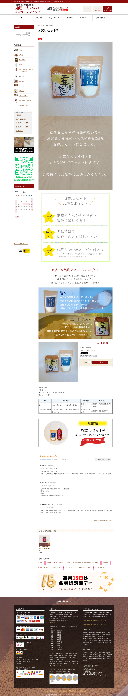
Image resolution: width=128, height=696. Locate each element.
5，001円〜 (19, 131)
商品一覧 (39, 18)
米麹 (41, 563)
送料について (85, 18)
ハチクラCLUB (99, 568)
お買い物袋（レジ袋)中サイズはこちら (94, 620)
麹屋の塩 (105, 563)
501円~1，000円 (21, 119)
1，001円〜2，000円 (22, 123)
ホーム (23, 18)
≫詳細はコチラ (54, 622)
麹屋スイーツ (44, 568)
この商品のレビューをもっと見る (102, 520)
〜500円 (18, 115)
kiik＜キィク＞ (69, 568)
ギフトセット (56, 568)
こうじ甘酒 (59, 563)
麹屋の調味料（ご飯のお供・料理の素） (86, 563)
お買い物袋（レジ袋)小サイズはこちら (94, 624)
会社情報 (69, 18)
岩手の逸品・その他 (84, 568)
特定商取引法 (63, 691)
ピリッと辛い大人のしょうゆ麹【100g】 (44, 548)
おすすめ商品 (54, 18)
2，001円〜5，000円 (22, 127)
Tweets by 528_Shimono (21, 244)
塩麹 (69, 563)
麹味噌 (49, 563)
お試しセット (41, 25)
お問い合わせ (100, 18)
